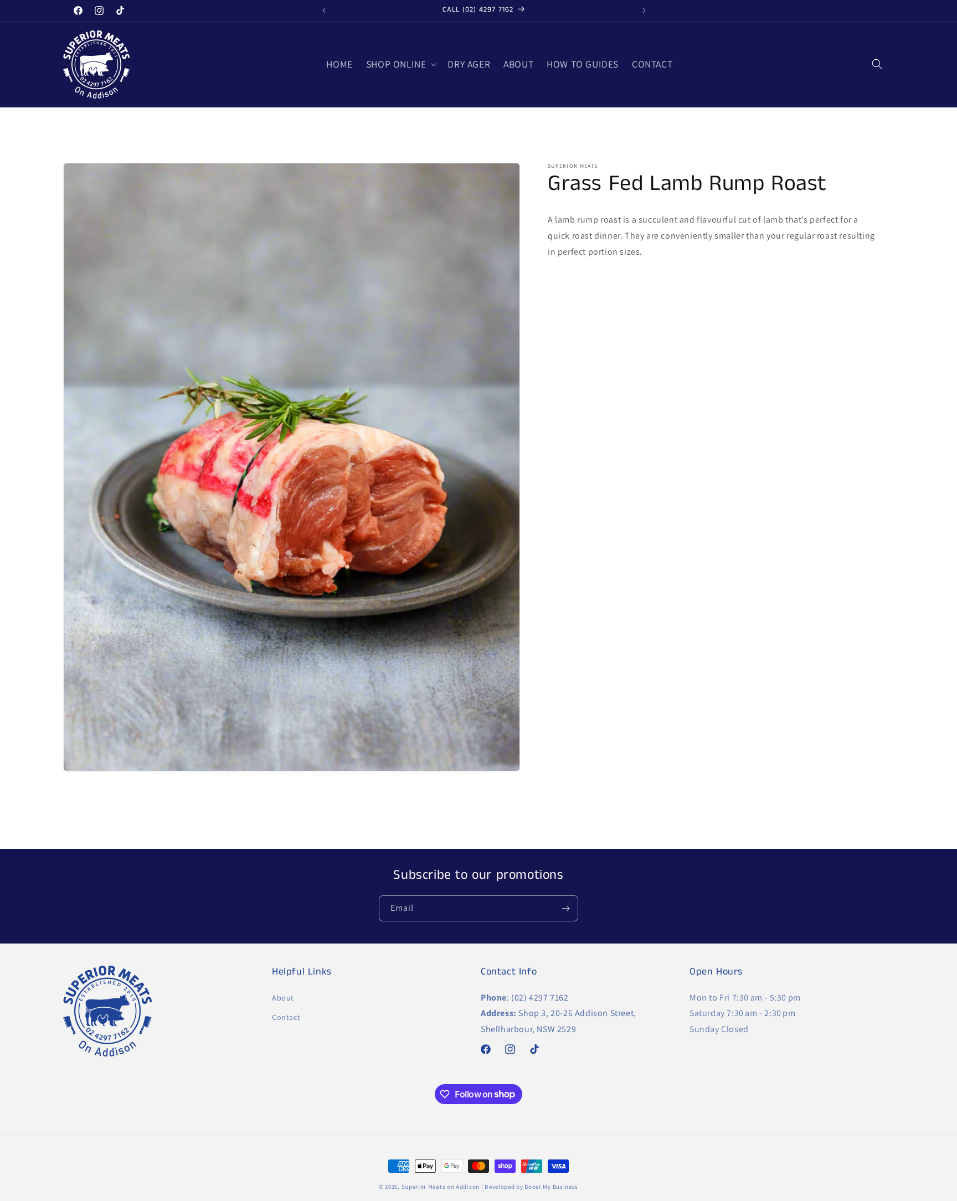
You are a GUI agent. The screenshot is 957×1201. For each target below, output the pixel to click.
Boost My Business (551, 1186)
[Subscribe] (565, 908)
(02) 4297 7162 (539, 997)
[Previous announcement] (324, 10)
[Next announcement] (644, 10)
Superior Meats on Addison (441, 1186)
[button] (400, 64)
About (283, 997)
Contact (286, 1017)
